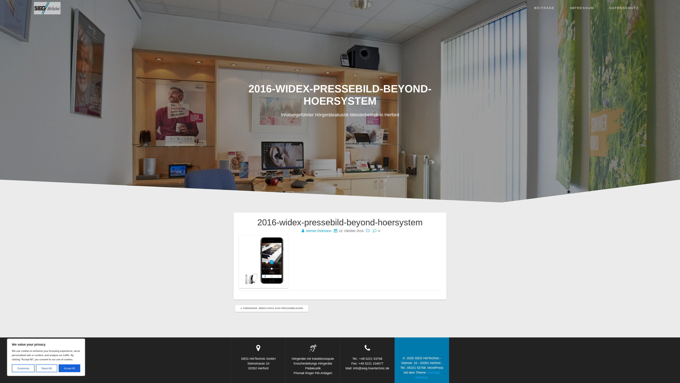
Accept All (69, 368)
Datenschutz (624, 8)
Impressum (582, 8)
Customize (23, 368)
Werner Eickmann (318, 231)
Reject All (46, 368)
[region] (46, 357)
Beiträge (544, 8)
